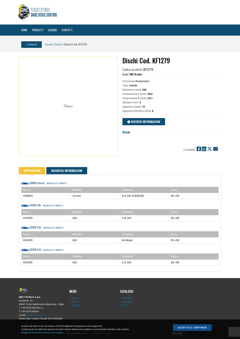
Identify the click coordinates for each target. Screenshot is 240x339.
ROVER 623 (46, 250)
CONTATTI (67, 30)
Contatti (76, 305)
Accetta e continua (192, 327)
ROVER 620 (46, 227)
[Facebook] (199, 148)
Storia (75, 302)
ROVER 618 (46, 205)
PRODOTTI (37, 30)
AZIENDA (52, 30)
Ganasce (127, 302)
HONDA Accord (48, 183)
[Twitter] (209, 148)
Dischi (32, 44)
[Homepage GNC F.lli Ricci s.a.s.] (37, 12)
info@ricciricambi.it (36, 314)
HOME (24, 30)
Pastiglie (127, 298)
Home (48, 44)
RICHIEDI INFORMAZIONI (145, 122)
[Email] (215, 148)
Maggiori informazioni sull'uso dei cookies (42, 332)
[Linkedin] (204, 148)
